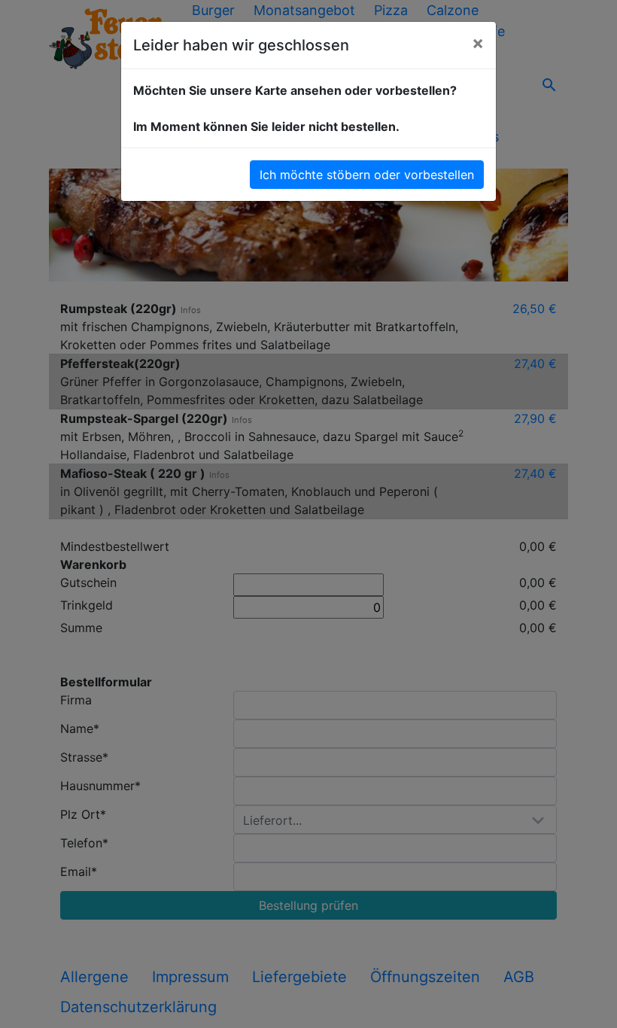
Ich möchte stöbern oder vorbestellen (367, 174)
